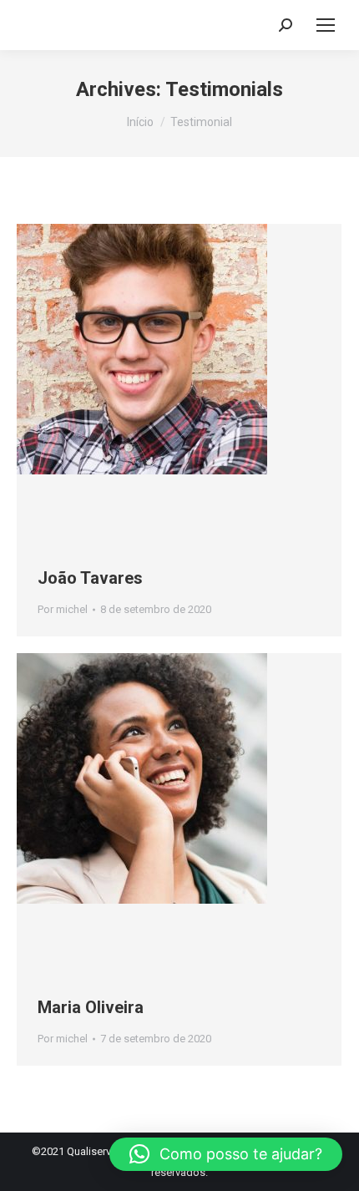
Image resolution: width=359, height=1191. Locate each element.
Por (63, 609)
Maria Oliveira (91, 1007)
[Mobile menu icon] (325, 25)
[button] (225, 1154)
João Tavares (90, 578)
